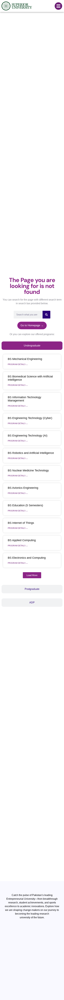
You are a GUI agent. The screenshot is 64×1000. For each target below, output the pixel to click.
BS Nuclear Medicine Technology (28, 470)
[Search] (46, 314)
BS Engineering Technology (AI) (27, 435)
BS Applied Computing (22, 540)
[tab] (32, 345)
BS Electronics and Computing (27, 557)
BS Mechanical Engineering (25, 359)
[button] (32, 575)
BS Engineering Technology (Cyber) (30, 418)
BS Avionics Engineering (23, 487)
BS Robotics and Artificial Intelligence (31, 452)
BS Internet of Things (21, 522)
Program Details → (18, 364)
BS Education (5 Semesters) (25, 505)
